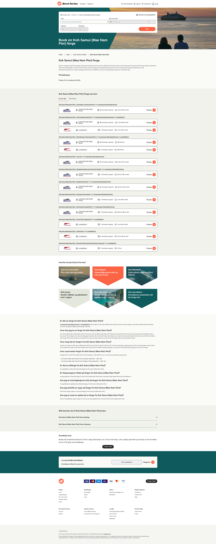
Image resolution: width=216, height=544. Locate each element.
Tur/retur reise (66, 15)
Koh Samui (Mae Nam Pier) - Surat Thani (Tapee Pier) (75, 219)
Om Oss (61, 511)
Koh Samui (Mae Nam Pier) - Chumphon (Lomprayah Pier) (76, 104)
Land (60, 492)
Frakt (85, 497)
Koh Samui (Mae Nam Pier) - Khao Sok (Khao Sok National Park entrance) (81, 243)
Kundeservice (138, 494)
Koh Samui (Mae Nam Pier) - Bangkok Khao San (73, 182)
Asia (68, 55)
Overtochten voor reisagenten (92, 513)
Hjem (61, 55)
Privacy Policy (113, 513)
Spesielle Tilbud (63, 499)
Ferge (60, 501)
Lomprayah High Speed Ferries (107, 104)
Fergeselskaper (63, 494)
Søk (147, 29)
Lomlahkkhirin (120, 117)
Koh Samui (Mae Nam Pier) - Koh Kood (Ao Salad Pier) (75, 207)
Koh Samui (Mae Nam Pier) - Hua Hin (70, 156)
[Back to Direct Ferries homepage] (67, 4)
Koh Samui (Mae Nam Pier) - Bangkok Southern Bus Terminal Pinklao (80, 169)
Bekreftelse (112, 494)
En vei (75, 15)
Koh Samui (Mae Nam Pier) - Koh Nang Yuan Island (74, 194)
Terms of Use (112, 516)
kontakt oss (106, 534)
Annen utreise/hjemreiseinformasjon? (90, 15)
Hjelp (136, 497)
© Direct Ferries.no (63, 531)
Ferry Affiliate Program (90, 511)
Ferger (85, 494)
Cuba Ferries (138, 511)
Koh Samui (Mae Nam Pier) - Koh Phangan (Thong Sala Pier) (77, 137)
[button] (108, 417)
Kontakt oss (138, 492)
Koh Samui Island (79, 55)
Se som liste (62, 98)
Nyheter (61, 513)
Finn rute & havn (63, 497)
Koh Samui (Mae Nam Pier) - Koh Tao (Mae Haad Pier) (75, 117)
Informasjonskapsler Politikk (116, 511)
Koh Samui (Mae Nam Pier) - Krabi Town (71, 231)
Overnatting (87, 492)
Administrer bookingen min (116, 492)
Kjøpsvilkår (112, 518)
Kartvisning (72, 98)
